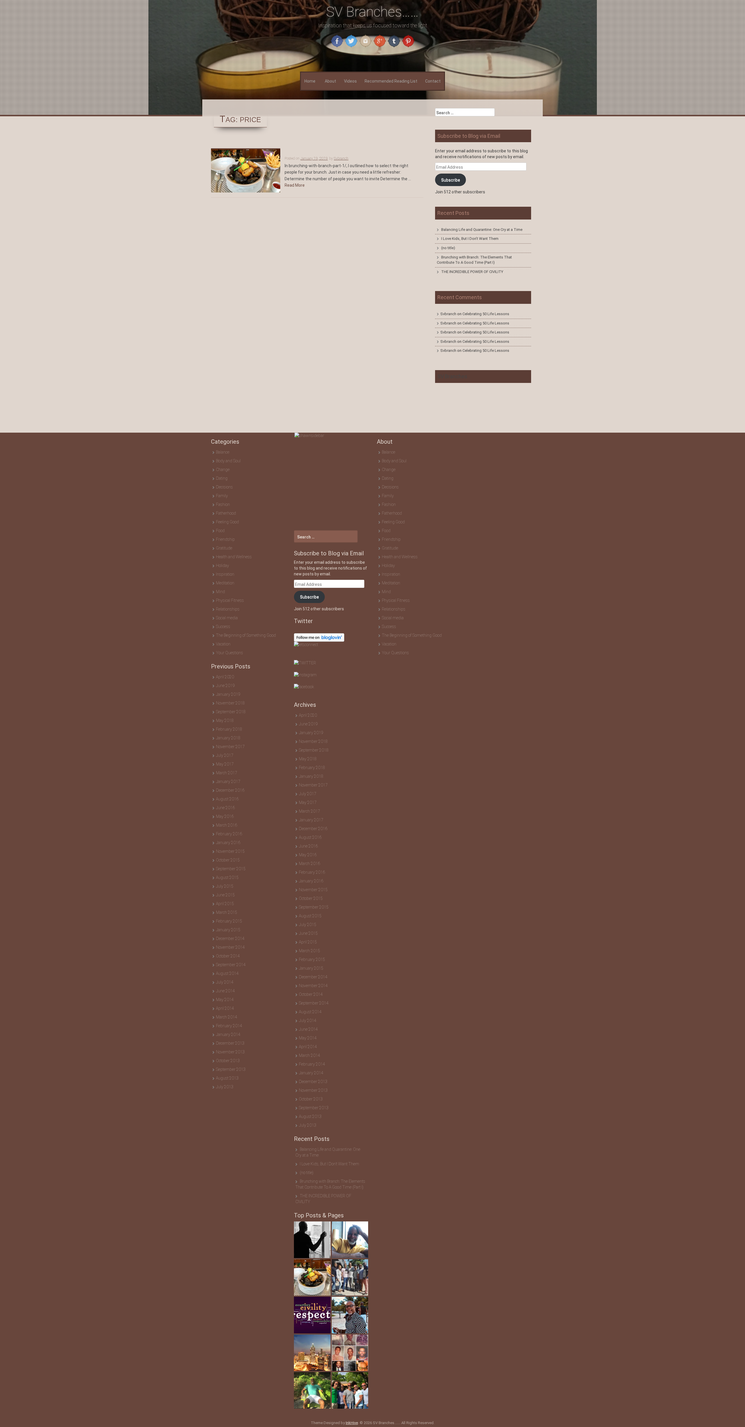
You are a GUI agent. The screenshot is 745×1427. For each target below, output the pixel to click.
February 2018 (229, 729)
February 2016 (229, 834)
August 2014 (227, 973)
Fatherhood (226, 513)
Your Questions (229, 652)
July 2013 (224, 1086)
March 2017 (226, 772)
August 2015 (227, 877)
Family (222, 495)
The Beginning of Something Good (246, 635)
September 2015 (231, 868)
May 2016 (225, 816)
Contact (433, 81)
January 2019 (228, 694)
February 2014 (229, 1025)
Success (223, 626)
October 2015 (228, 860)
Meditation (225, 583)
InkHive (352, 1423)
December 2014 (230, 938)
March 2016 (226, 825)
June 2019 (225, 685)
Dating (222, 478)
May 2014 (225, 999)
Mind (220, 591)
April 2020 (225, 677)
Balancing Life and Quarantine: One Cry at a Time (481, 229)
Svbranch (341, 158)
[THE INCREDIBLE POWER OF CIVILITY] (312, 1315)
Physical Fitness (230, 600)
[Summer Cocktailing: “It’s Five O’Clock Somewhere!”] (350, 1390)
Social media (227, 618)
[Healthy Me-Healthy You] (350, 1315)
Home (309, 81)
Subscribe (450, 180)
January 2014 (228, 1034)
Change (223, 469)
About (330, 81)
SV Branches (452, 376)
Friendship (225, 539)
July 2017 (224, 755)
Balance (222, 452)
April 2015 (225, 903)
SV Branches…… (372, 11)
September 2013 (231, 1069)
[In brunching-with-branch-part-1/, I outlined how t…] (312, 1277)
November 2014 (230, 947)
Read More (295, 185)
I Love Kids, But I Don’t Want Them (470, 238)
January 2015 (228, 929)
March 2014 (226, 1017)
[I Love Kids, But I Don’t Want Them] (350, 1239)
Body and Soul (228, 461)
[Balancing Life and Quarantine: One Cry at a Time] (312, 1239)
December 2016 (230, 790)
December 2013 (230, 1043)
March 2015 (226, 912)
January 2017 (228, 781)
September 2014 (231, 964)
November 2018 (230, 703)
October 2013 (228, 1060)
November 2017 (230, 746)
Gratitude (224, 548)
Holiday (222, 565)
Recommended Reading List (391, 81)
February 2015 (229, 921)
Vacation (223, 644)
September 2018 (231, 711)
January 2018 (228, 738)
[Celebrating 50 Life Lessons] (350, 1353)
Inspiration (225, 574)
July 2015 (224, 886)
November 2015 (230, 851)
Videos (350, 81)
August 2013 (227, 1078)
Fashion (223, 504)
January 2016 (228, 842)
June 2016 (225, 807)
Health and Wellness (234, 556)
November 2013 (230, 1052)
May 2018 (225, 720)
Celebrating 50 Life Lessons (485, 314)
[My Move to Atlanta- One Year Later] (312, 1353)
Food (220, 530)
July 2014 (224, 982)
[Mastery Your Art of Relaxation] (312, 1390)
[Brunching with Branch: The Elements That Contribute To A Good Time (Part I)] (350, 1277)
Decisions (224, 487)
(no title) (448, 248)
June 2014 (225, 991)
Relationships (228, 609)
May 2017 (225, 764)
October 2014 (228, 956)
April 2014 (225, 1008)
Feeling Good (227, 522)
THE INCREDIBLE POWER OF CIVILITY (472, 272)
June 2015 (225, 895)
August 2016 (227, 799)
